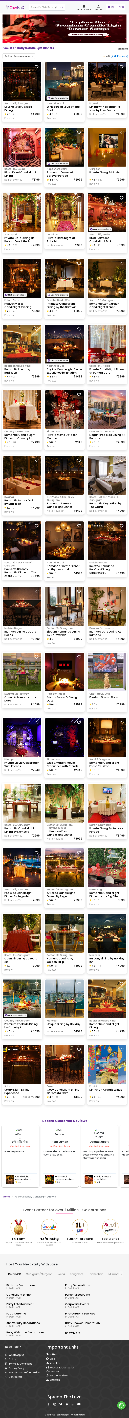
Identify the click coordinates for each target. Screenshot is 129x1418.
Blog (52, 1359)
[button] (40, 7)
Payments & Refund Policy (24, 1372)
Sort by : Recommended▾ (19, 56)
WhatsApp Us (16, 1355)
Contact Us (15, 1377)
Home (7, 1196)
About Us (55, 1363)
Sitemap (55, 1380)
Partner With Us (59, 1375)
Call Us (12, 1359)
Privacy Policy (17, 1368)
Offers (54, 1354)
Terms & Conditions (20, 1363)
